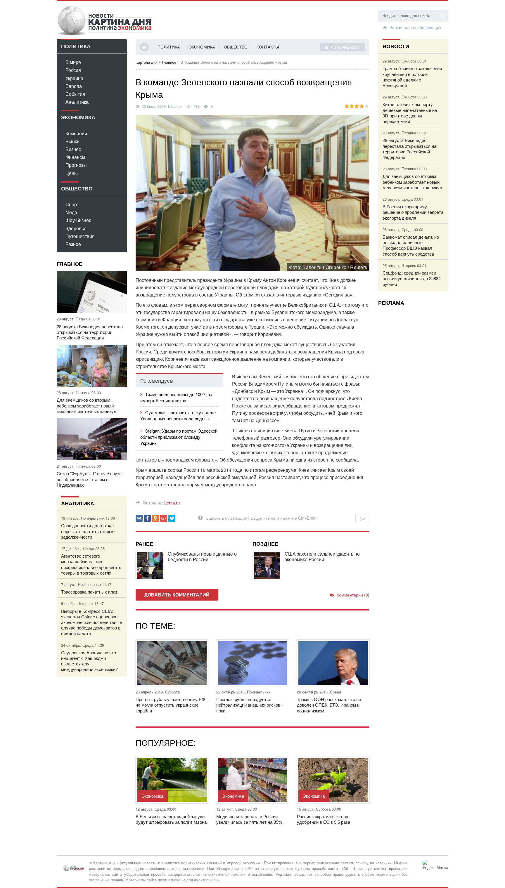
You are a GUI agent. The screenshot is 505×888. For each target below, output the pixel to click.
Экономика (202, 47)
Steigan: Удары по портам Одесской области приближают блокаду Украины (178, 437)
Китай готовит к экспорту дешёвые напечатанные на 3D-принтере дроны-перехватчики (410, 112)
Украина (74, 78)
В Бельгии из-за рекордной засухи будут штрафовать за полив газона (171, 819)
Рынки (72, 141)
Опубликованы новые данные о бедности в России (202, 556)
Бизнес (73, 149)
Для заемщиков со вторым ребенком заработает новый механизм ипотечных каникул (86, 405)
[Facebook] (147, 518)
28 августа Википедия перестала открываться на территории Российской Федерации (90, 332)
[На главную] (105, 20)
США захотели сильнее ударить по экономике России (322, 556)
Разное (73, 244)
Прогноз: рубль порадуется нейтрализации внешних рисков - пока (249, 704)
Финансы (75, 157)
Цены (71, 173)
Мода (71, 212)
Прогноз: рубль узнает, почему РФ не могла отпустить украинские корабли (170, 704)
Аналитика (77, 101)
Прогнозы (76, 165)
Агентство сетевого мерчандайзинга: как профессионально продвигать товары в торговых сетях (91, 564)
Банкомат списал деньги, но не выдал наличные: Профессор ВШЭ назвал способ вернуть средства (411, 245)
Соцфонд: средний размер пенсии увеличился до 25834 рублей (412, 278)
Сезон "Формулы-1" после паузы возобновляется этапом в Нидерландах (89, 479)
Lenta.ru (172, 503)
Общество (236, 47)
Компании (76, 133)
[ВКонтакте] (139, 518)
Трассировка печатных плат (89, 591)
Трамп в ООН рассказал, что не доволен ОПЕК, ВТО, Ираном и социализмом (329, 704)
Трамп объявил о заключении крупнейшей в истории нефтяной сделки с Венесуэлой (412, 76)
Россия (73, 70)
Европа (73, 86)
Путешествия (80, 236)
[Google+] (163, 518)
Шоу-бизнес (78, 220)
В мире (73, 62)
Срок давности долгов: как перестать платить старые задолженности (88, 531)
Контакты (268, 47)
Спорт (72, 204)
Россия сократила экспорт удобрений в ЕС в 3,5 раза (323, 819)
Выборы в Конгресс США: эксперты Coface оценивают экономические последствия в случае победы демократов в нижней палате (91, 622)
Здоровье (76, 228)
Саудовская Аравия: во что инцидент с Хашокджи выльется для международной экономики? (89, 661)
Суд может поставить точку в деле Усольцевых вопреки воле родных (178, 415)
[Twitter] (171, 518)
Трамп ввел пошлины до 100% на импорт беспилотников (176, 397)
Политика (169, 47)
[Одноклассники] (155, 518)
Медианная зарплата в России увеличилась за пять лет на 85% (249, 819)
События (75, 94)
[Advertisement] (413, 397)
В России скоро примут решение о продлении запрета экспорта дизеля (413, 212)
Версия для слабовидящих (415, 27)
